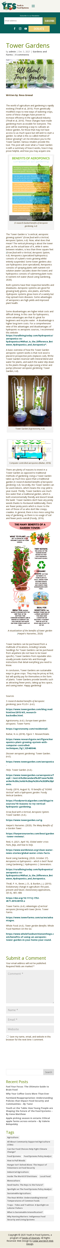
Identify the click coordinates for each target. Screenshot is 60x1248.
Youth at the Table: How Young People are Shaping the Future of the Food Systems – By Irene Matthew (29, 1111)
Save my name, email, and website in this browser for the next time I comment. (28, 1038)
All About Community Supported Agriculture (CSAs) (28, 1143)
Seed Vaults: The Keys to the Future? (25, 1185)
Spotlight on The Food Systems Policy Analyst (29, 1189)
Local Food (45, 1176)
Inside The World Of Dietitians (22, 1176)
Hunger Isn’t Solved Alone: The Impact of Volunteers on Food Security (27, 1166)
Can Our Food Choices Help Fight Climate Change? (27, 1150)
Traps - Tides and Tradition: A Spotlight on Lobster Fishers (28, 1206)
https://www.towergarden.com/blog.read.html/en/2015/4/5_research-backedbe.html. (29, 712)
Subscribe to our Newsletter (29, 16)
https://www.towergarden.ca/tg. (24, 820)
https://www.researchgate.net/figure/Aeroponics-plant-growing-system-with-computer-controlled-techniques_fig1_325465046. (29, 744)
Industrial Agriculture (18, 1172)
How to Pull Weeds (16, 1160)
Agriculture (12, 1137)
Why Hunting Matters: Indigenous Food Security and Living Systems (26, 1218)
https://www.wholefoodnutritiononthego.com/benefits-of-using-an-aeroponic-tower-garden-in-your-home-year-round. (30, 936)
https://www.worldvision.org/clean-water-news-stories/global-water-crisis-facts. (29, 851)
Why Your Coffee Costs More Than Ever (27, 1093)
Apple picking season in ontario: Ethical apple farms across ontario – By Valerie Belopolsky (28, 1121)
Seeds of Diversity (31, 1237)
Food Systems (14, 1156)
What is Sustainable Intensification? (25, 1212)
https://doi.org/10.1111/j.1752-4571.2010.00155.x (22, 900)
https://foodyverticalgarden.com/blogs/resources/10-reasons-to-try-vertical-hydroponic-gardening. (29, 803)
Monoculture (13, 1180)
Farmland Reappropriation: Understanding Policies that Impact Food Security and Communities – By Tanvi (29, 1100)
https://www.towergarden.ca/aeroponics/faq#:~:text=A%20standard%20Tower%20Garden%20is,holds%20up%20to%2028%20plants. (30, 780)
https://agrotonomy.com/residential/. (27, 728)
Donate (39, 29)
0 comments (22, 54)
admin (12, 51)
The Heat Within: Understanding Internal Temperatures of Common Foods (27, 1199)
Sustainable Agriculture (19, 1193)
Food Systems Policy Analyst (38, 1156)
